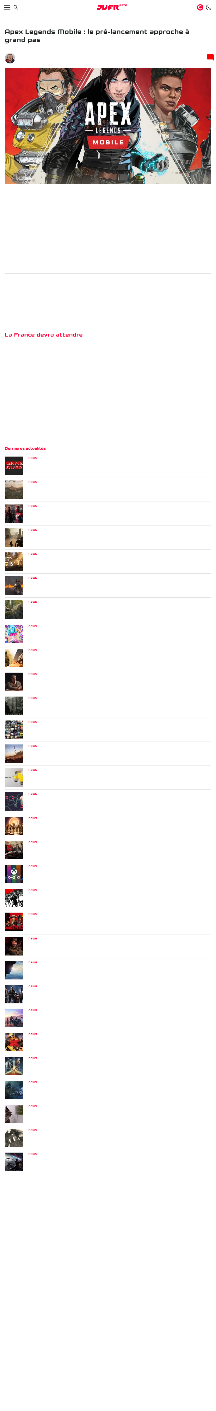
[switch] (208, 7)
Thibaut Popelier (34, 56)
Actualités (27, 19)
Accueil (10, 19)
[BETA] (108, 7)
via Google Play (178, 351)
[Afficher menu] (7, 7)
